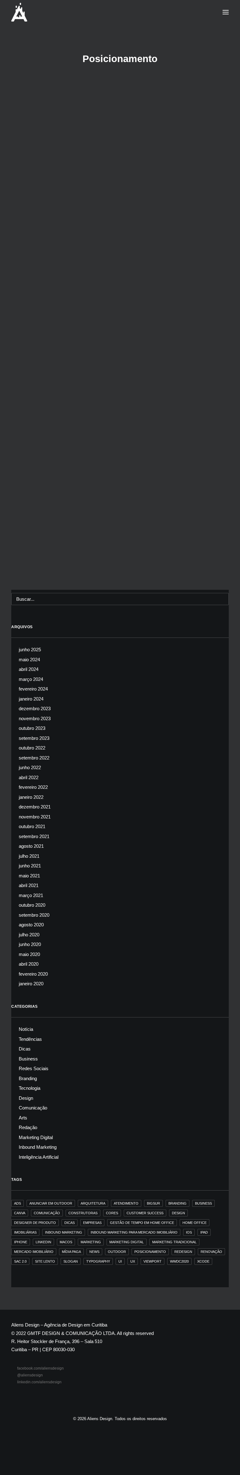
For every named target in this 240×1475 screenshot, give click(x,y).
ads (17, 1203)
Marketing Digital (36, 1137)
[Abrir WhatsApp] (224, 1459)
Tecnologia (29, 1088)
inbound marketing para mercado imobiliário (134, 1232)
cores (112, 1213)
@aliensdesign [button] (30, 1375)
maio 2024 (29, 659)
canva (19, 1213)
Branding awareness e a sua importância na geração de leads (99, 143)
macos (66, 1242)
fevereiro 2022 (33, 787)
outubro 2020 (32, 905)
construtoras (83, 1213)
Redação (28, 1127)
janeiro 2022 (31, 797)
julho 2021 (29, 856)
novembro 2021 (35, 816)
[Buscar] (120, 599)
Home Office (194, 1223)
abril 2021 (28, 885)
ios (189, 1232)
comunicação (47, 1213)
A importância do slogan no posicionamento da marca (90, 386)
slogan (70, 1261)
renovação (211, 1252)
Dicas (28, 554)
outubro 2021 (32, 826)
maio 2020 (29, 954)
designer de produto (35, 1223)
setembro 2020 (34, 915)
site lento (45, 1261)
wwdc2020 (179, 1261)
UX (132, 1261)
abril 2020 (28, 964)
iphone (20, 1242)
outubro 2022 (32, 747)
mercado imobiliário (33, 1252)
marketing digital (126, 1242)
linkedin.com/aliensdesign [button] (39, 1382)
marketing (91, 1242)
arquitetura (93, 1203)
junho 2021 (30, 865)
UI (120, 1261)
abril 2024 (28, 669)
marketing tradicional (174, 1242)
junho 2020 (30, 944)
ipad (204, 1232)
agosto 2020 (31, 924)
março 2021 (31, 895)
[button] (225, 12)
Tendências (30, 1039)
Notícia (26, 1029)
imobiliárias (25, 1232)
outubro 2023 (32, 728)
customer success (145, 1213)
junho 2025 (30, 649)
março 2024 (31, 679)
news (94, 1252)
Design (26, 1098)
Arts (23, 1117)
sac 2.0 (20, 1261)
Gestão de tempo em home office (142, 1223)
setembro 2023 (34, 738)
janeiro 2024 (31, 698)
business (203, 1203)
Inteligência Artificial (38, 1157)
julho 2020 (29, 934)
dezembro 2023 (35, 708)
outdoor (117, 1252)
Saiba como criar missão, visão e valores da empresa (89, 564)
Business (43, 554)
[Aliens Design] (19, 12)
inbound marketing (63, 1232)
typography (98, 1261)
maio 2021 (29, 875)
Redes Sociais (33, 1068)
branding (177, 1203)
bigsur (153, 1203)
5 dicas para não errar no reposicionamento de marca (89, 200)
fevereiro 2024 (33, 688)
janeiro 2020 (31, 983)
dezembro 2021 (35, 806)
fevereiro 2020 (33, 974)
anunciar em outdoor (50, 1203)
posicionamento (150, 1252)
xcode (203, 1261)
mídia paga (71, 1252)
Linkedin (43, 1242)
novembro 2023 (35, 718)
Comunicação (53, 190)
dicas (69, 1223)
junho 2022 (30, 767)
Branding (31, 134)
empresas (92, 1223)
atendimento (126, 1203)
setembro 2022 (34, 757)
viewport (152, 1261)
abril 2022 (28, 777)
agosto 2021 (31, 846)
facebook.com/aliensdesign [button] (40, 1368)
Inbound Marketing (57, 134)
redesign (183, 1252)
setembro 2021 (34, 836)
